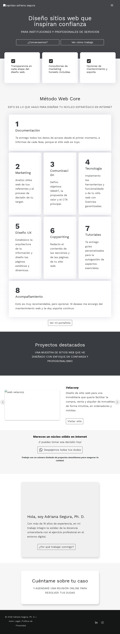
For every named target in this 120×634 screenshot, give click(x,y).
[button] (37, 42)
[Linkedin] (96, 622)
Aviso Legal (14, 621)
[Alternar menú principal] (112, 5)
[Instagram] (102, 622)
